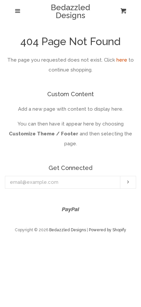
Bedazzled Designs (70, 11)
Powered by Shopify (107, 230)
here (121, 60)
